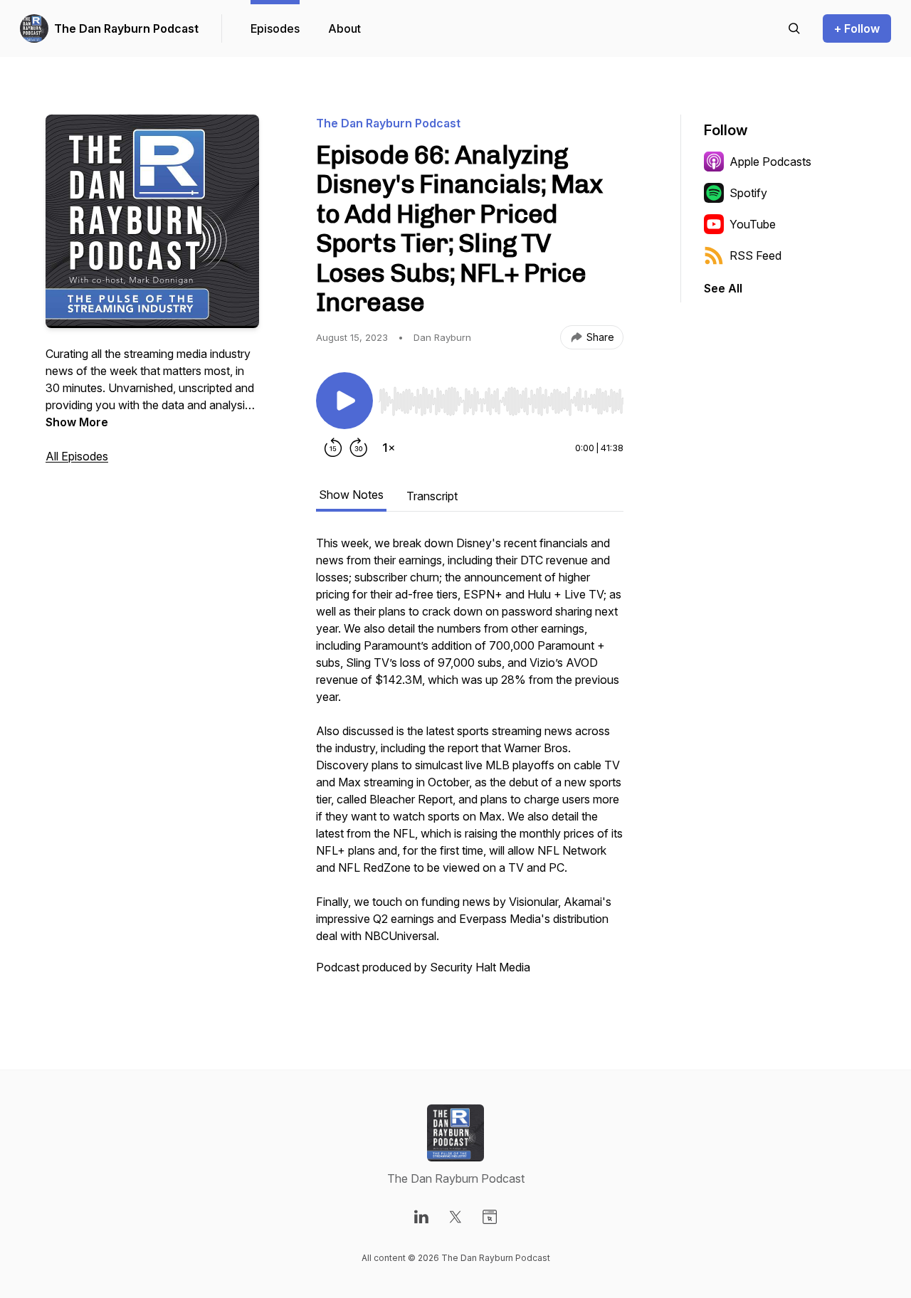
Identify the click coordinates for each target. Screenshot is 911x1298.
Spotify (748, 193)
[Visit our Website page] (490, 1217)
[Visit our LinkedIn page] (421, 1217)
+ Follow (857, 28)
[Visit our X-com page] (455, 1217)
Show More (77, 422)
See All (723, 288)
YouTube (753, 224)
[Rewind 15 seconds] (333, 448)
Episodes (275, 28)
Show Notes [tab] (351, 494)
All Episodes (77, 456)
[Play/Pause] (344, 400)
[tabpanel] (469, 762)
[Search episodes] (794, 28)
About (344, 28)
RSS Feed (755, 255)
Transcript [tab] (432, 496)
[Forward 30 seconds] (359, 448)
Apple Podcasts (770, 161)
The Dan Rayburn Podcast (126, 28)
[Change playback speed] (388, 448)
